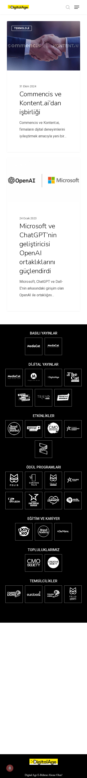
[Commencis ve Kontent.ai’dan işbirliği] (43, 86)
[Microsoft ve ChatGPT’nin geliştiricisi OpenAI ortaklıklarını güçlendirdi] (43, 234)
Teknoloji (21, 28)
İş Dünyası (21, 165)
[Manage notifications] (9, 768)
